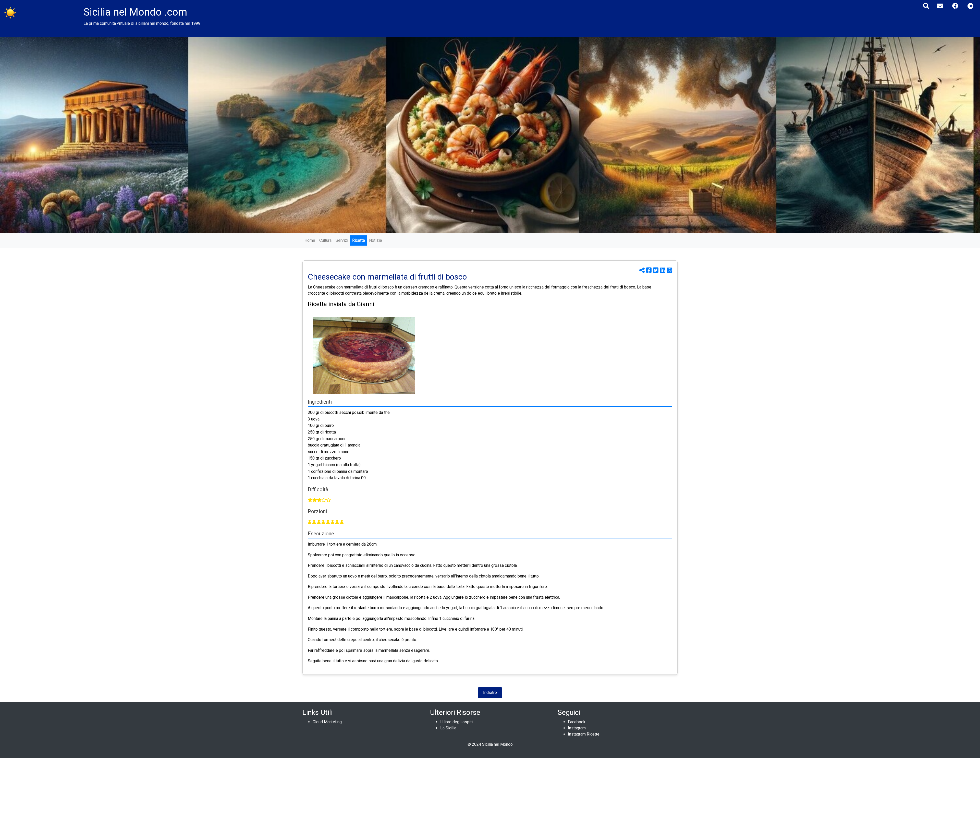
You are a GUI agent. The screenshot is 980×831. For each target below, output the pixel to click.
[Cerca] (926, 6)
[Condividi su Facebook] (649, 270)
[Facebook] (955, 6)
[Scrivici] (940, 6)
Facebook (576, 721)
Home (309, 240)
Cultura (325, 240)
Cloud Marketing (327, 721)
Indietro (490, 692)
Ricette (358, 240)
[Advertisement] (153, 793)
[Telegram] (970, 6)
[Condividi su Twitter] (656, 270)
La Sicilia (448, 728)
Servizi (342, 240)
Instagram (577, 728)
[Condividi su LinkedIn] (663, 270)
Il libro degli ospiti (456, 721)
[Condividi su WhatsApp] (669, 270)
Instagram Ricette (583, 734)
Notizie (375, 240)
